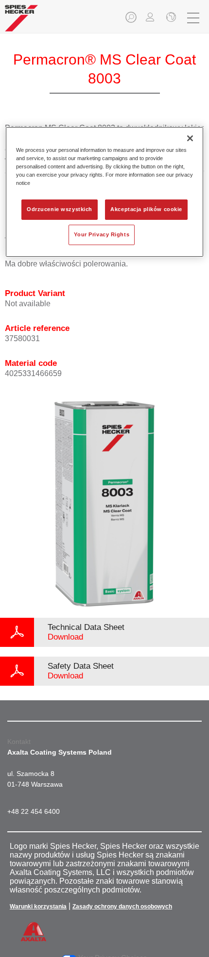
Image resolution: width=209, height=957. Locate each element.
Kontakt (19, 741)
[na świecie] (170, 18)
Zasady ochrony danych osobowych (122, 906)
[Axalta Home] (21, 22)
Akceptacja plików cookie (146, 209)
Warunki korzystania (38, 906)
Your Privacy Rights (101, 234)
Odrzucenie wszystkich (59, 209)
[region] (104, 192)
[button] (131, 20)
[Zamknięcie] (190, 138)
